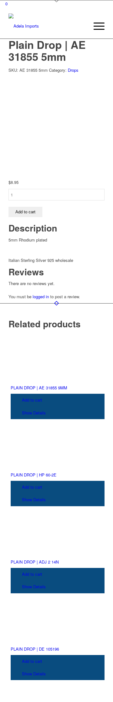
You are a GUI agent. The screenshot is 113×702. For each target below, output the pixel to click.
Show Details (33, 413)
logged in (41, 296)
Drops (73, 70)
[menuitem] (81, 26)
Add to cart (25, 212)
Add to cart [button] (31, 400)
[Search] (81, 26)
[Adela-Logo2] (46, 26)
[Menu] (96, 26)
